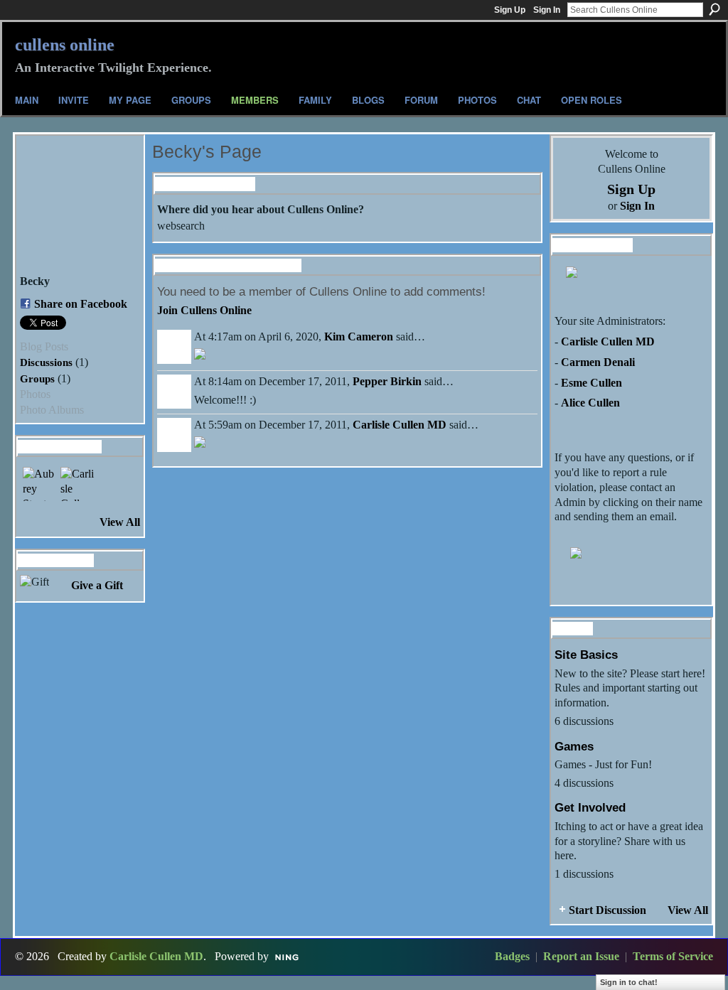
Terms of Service (673, 956)
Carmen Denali (598, 362)
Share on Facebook (80, 304)
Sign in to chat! (629, 982)
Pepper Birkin (387, 381)
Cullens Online (64, 45)
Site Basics (586, 654)
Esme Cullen (591, 383)
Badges (512, 956)
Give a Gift (97, 585)
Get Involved (590, 807)
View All (120, 522)
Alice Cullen (590, 403)
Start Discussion (607, 910)
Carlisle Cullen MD (399, 425)
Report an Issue (581, 956)
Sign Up (509, 10)
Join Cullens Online (204, 310)
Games (574, 746)
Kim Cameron (358, 336)
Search (714, 9)
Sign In (546, 10)
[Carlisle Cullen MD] (77, 484)
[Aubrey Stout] (40, 484)
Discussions (46, 362)
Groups (37, 378)
